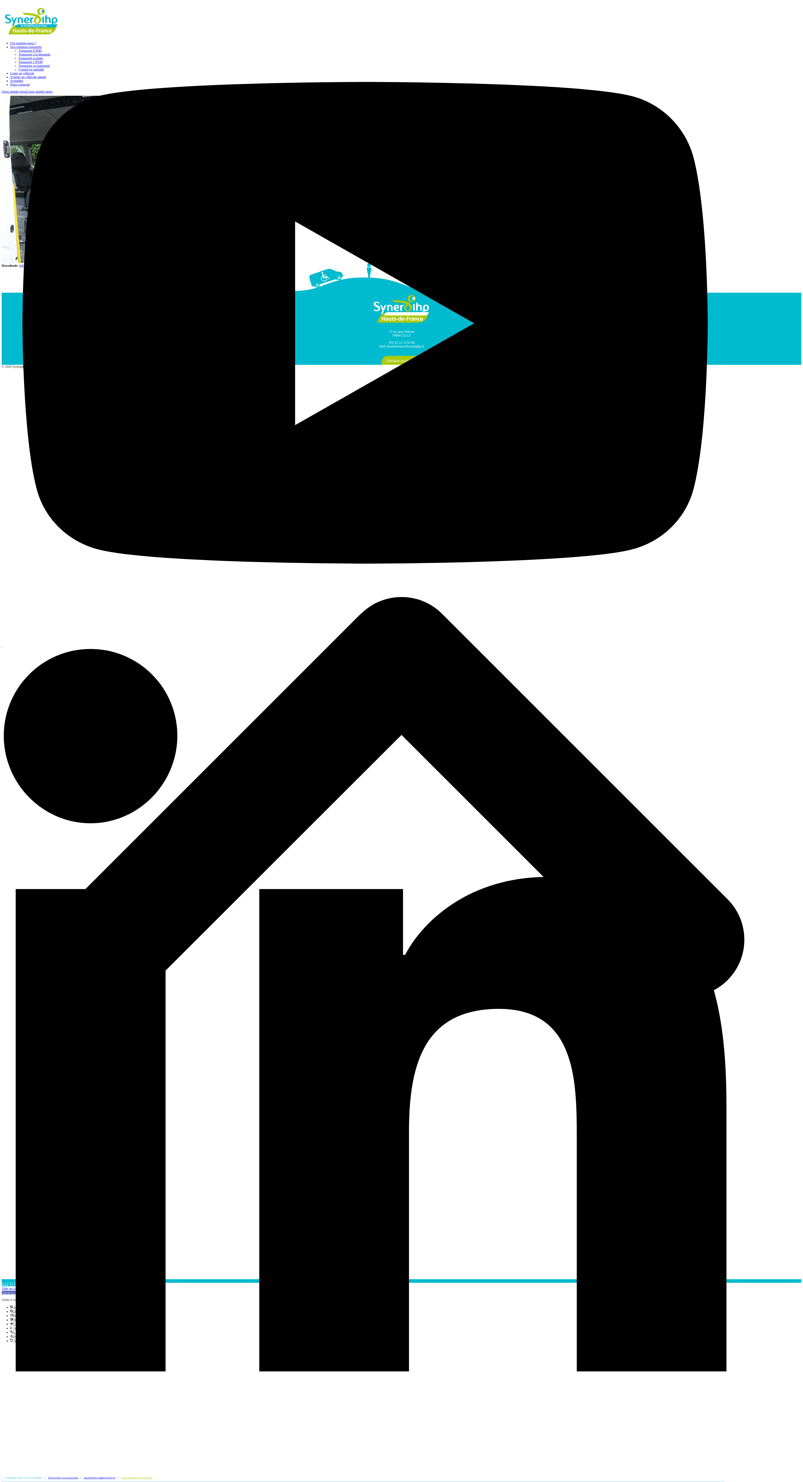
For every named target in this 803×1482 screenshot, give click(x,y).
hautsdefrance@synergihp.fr (99, 1478)
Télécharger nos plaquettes (63, 1478)
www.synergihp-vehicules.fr (137, 1478)
